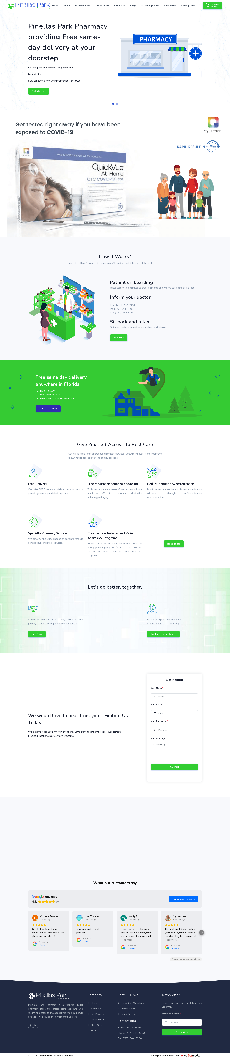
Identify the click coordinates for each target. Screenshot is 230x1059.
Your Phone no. (159, 721)
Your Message (158, 738)
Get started (38, 91)
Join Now (118, 337)
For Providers (82, 5)
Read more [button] (126, 940)
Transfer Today (48, 408)
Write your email (171, 1013)
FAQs (133, 5)
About (66, 5)
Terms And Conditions (132, 1003)
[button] (113, 103)
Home (55, 5)
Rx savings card (150, 5)
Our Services (102, 5)
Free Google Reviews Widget (187, 959)
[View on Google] (35, 918)
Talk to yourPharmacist (212, 5)
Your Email (157, 704)
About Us (96, 1008)
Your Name (157, 687)
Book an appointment (163, 634)
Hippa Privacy (127, 1014)
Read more (174, 543)
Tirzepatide (170, 5)
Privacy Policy (127, 1008)
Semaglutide (188, 5)
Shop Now (120, 5)
